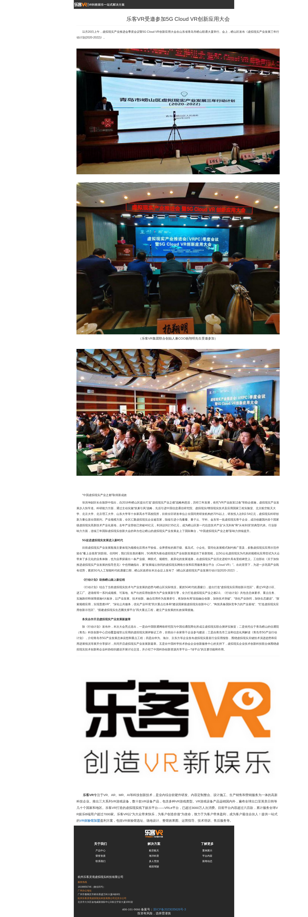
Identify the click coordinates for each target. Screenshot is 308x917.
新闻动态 (207, 861)
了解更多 (207, 844)
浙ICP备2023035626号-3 (169, 909)
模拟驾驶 (154, 866)
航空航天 (154, 850)
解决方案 (154, 844)
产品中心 (101, 850)
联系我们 (101, 861)
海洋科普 (154, 855)
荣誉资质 (101, 855)
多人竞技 (154, 861)
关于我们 (100, 844)
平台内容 (207, 855)
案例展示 (207, 850)
